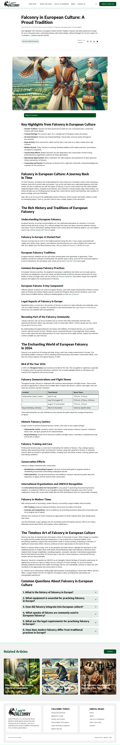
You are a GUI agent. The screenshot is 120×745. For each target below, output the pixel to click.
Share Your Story (46, 4)
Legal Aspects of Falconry (84, 307)
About (73, 4)
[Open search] (96, 4)
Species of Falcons (72, 294)
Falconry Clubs (36, 325)
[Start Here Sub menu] (37, 4)
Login (110, 737)
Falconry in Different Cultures (30, 41)
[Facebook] (87, 41)
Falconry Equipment (65, 276)
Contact (110, 651)
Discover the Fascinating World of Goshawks (19, 686)
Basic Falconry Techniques (71, 261)
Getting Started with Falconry (40, 230)
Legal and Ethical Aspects (60, 725)
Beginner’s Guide (57, 716)
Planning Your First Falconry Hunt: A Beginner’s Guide (59, 686)
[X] (91, 41)
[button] (60, 592)
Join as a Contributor (61, 4)
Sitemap (105, 737)
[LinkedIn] (94, 41)
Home (92, 713)
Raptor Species (56, 729)
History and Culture (58, 719)
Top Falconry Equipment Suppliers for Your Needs (96, 686)
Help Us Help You (108, 4)
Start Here (32, 4)
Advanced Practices (58, 713)
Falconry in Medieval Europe (79, 245)
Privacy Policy (98, 737)
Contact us (81, 4)
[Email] (97, 41)
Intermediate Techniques (60, 722)
